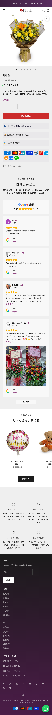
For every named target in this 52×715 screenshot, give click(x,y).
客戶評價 (6, 594)
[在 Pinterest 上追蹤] (23, 683)
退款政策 (6, 640)
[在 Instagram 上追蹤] (17, 683)
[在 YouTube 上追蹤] (30, 683)
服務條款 (6, 636)
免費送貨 (6, 598)
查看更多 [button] (10, 304)
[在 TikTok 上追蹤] (36, 683)
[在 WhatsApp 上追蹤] (4, 687)
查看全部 (26, 479)
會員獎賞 (6, 606)
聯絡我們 (6, 648)
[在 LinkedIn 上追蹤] (43, 683)
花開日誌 (6, 615)
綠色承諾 (6, 632)
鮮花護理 (6, 611)
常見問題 (6, 602)
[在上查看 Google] (8, 221)
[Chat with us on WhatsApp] (45, 708)
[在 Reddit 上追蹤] (10, 687)
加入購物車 (26, 116)
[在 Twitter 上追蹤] (10, 683)
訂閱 (8, 580)
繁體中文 (24, 695)
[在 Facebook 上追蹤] (4, 683)
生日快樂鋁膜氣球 (18, 463)
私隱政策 (6, 644)
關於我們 (6, 627)
